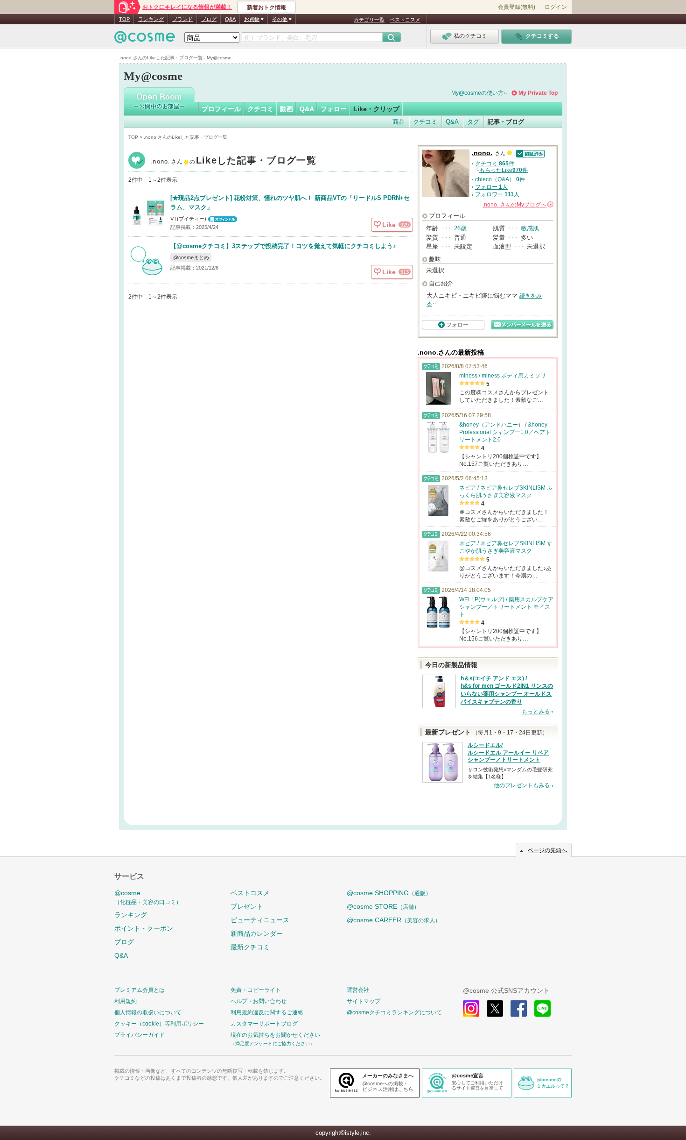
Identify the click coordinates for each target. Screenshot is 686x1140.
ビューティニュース (260, 920)
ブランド (182, 19)
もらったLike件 (503, 170)
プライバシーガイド (139, 1035)
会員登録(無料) (516, 7)
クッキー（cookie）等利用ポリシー (159, 1023)
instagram (471, 1008)
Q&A (230, 19)
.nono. (233, 161)
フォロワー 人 (497, 194)
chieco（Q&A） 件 (500, 179)
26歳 (460, 228)
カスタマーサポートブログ (264, 1023)
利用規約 (125, 1001)
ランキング (151, 19)
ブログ (209, 19)
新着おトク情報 (266, 7)
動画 (286, 109)
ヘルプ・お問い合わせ (259, 1001)
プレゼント (247, 906)
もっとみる (536, 711)
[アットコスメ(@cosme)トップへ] (144, 39)
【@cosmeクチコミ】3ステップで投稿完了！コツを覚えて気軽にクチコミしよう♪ (283, 245)
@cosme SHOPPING (389, 893)
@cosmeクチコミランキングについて (394, 1012)
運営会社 (358, 990)
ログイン (556, 7)
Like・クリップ (376, 109)
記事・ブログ (506, 121)
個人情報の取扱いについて (148, 1012)
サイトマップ (363, 1001)
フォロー (334, 109)
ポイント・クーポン (143, 928)
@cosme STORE (383, 906)
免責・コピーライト (256, 990)
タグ (473, 121)
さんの (517, 204)
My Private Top (538, 93)
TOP (124, 19)
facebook (519, 1008)
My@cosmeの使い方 (477, 93)
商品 (398, 121)
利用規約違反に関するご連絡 (267, 1012)
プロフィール (221, 109)
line (542, 1008)
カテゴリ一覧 (369, 19)
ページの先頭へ (547, 850)
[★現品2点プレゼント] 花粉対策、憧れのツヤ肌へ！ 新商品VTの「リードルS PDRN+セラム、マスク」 (290, 202)
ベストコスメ (405, 19)
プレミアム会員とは (139, 990)
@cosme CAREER (394, 920)
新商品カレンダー (257, 933)
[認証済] (529, 153)
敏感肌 (530, 228)
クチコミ (260, 109)
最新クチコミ (250, 947)
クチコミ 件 (494, 163)
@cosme (148, 897)
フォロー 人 (491, 187)
